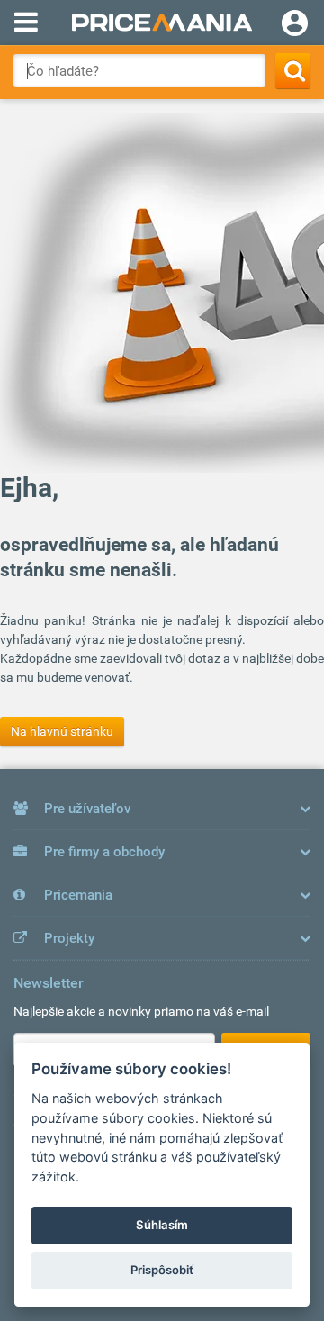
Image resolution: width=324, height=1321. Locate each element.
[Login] (294, 25)
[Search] (292, 70)
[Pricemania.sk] (162, 22)
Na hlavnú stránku (62, 731)
